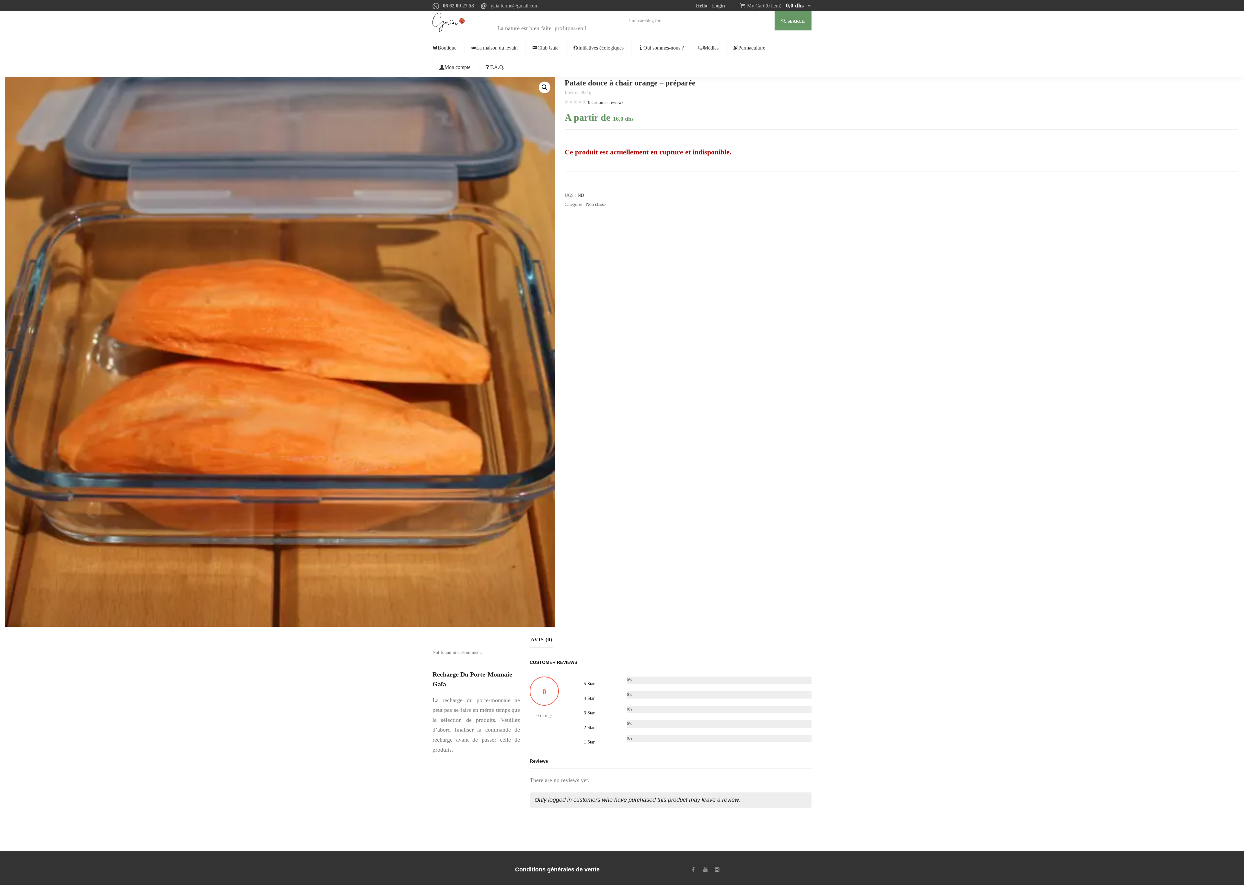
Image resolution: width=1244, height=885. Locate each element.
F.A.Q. (497, 67)
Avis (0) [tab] (541, 639)
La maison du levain (497, 47)
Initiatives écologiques (601, 47)
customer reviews (605, 102)
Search (796, 21)
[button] (779, 5)
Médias (711, 47)
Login (718, 5)
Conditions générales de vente (557, 869)
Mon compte (457, 67)
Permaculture (751, 47)
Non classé (595, 204)
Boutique (447, 47)
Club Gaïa (548, 47)
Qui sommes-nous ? (663, 47)
